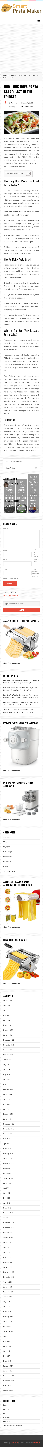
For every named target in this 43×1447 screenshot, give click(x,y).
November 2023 (8, 1129)
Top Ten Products (9, 871)
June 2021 (6, 1252)
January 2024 (7, 1119)
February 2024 (8, 1114)
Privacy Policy (7, 1417)
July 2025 (6, 1065)
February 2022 (8, 1213)
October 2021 (7, 1233)
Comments (7, 528)
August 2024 (7, 1094)
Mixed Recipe (7, 852)
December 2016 (8, 1376)
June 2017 (6, 1351)
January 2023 (7, 1159)
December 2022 (8, 1163)
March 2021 (7, 1257)
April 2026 (6, 1020)
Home (7, 75)
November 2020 (8, 1277)
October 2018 (7, 1326)
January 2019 (7, 1322)
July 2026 (6, 1005)
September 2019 (8, 1292)
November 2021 (8, 1228)
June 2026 (6, 1010)
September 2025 (8, 1055)
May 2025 (6, 1075)
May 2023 (6, 1139)
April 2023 (6, 1144)
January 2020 (7, 1287)
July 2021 (6, 1247)
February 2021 (8, 1262)
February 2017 (8, 1366)
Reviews (6, 867)
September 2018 (8, 1331)
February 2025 (8, 1089)
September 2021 (8, 1238)
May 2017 (6, 1356)
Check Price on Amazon (11, 663)
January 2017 (7, 1371)
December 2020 (8, 1272)
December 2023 (8, 1124)
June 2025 (6, 1070)
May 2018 (6, 1341)
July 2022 (6, 1188)
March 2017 (7, 1361)
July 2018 (6, 1336)
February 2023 (8, 1154)
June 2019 (6, 1307)
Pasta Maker (7, 857)
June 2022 (6, 1193)
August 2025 (7, 1060)
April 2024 (6, 1109)
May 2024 (6, 1104)
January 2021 (7, 1267)
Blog (13, 75)
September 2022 (8, 1178)
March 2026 (7, 1025)
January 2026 (7, 1035)
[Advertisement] (21, 47)
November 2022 (8, 1168)
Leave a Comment (26, 106)
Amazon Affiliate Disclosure (12, 1426)
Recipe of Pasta (8, 862)
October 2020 (7, 1282)
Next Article (10, 468)
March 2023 (7, 1149)
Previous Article (16, 461)
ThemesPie (14, 1443)
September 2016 (8, 1391)
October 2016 (7, 1386)
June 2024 (6, 1099)
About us (6, 1409)
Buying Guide (7, 847)
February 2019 (8, 1317)
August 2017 (7, 1346)
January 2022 (7, 1218)
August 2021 (7, 1242)
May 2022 (6, 1198)
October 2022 (7, 1173)
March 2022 (7, 1208)
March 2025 (7, 1084)
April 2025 (6, 1080)
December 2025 (8, 1040)
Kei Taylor (14, 103)
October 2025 (7, 1050)
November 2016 (8, 1381)
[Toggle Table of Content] (27, 174)
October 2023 (7, 1134)
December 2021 (8, 1223)
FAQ (4, 1413)
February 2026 (8, 1030)
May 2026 (6, 1015)
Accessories (7, 837)
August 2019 (7, 1297)
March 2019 (7, 1312)
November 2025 (8, 1045)
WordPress (36, 1443)
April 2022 (6, 1203)
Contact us (7, 1421)
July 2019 (6, 1302)
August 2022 (7, 1183)
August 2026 (7, 1000)
